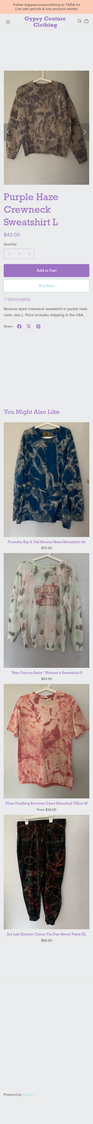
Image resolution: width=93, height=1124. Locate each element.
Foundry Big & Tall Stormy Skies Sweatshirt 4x (46, 542)
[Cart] (88, 21)
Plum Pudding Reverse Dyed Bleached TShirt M (46, 803)
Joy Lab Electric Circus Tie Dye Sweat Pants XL (46, 934)
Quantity (10, 244)
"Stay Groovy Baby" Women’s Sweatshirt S (46, 672)
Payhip (27, 1094)
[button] (8, 132)
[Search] (80, 21)
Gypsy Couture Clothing (45, 21)
